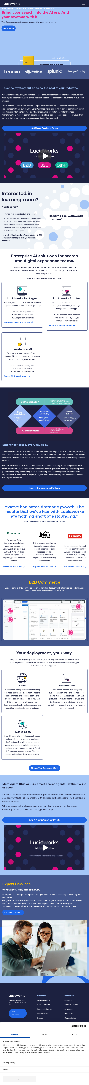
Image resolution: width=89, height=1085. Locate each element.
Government (69, 1009)
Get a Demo (8, 28)
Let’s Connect (15, 1013)
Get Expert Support (13, 912)
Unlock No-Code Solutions (60, 325)
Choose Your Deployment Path (44, 768)
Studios (40, 1018)
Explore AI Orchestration (14, 376)
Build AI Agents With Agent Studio (44, 820)
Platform (41, 996)
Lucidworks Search (44, 1009)
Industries (69, 996)
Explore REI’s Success (43, 566)
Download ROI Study (12, 566)
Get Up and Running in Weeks (44, 128)
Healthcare (68, 1013)
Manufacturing (70, 1018)
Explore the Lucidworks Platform (44, 488)
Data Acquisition (43, 1005)
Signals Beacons (43, 1000)
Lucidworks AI (42, 1013)
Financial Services (71, 1005)
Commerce (68, 1000)
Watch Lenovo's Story (74, 566)
